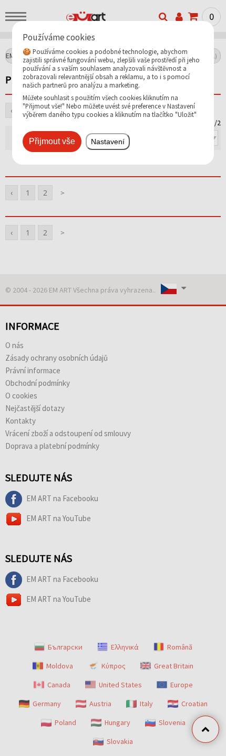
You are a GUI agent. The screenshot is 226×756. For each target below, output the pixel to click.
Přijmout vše (52, 141)
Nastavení (108, 141)
